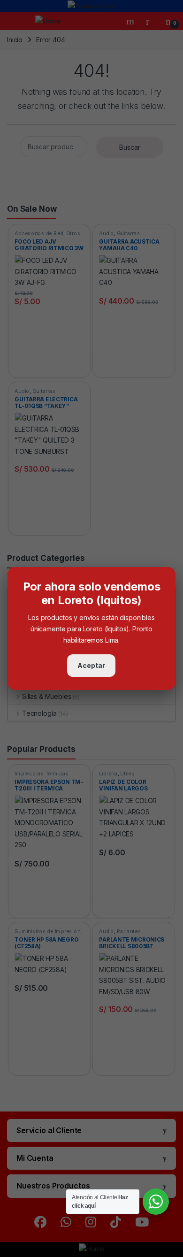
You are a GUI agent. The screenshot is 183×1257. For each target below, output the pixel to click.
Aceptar (91, 665)
